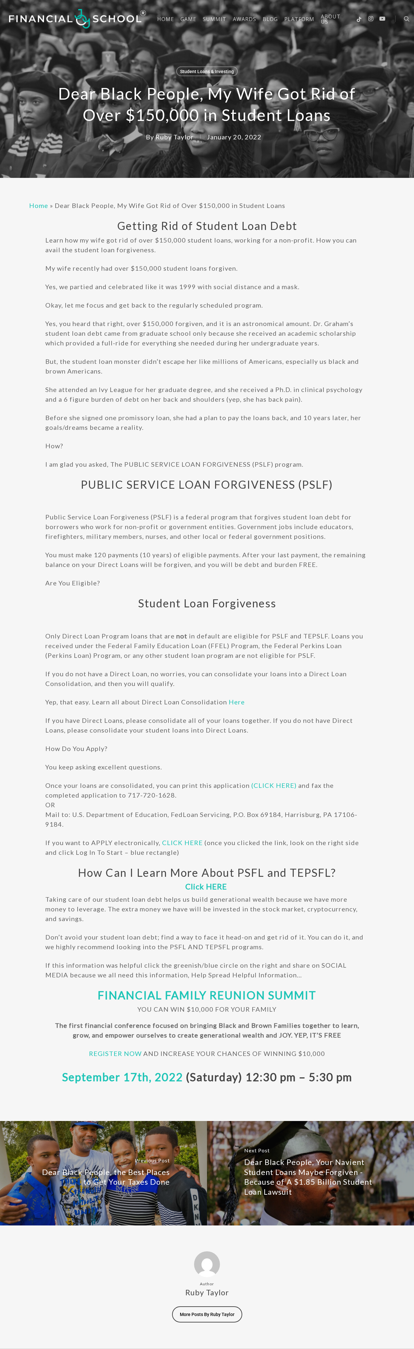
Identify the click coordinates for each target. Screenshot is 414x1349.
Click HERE (206, 886)
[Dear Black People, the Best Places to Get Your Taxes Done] (103, 1173)
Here (236, 702)
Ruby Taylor (175, 137)
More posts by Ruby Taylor (207, 1314)
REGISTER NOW (115, 1053)
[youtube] (382, 19)
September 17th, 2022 (122, 1076)
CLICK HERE (182, 842)
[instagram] (371, 19)
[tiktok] (359, 19)
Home (38, 205)
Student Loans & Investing (207, 71)
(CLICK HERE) (273, 785)
